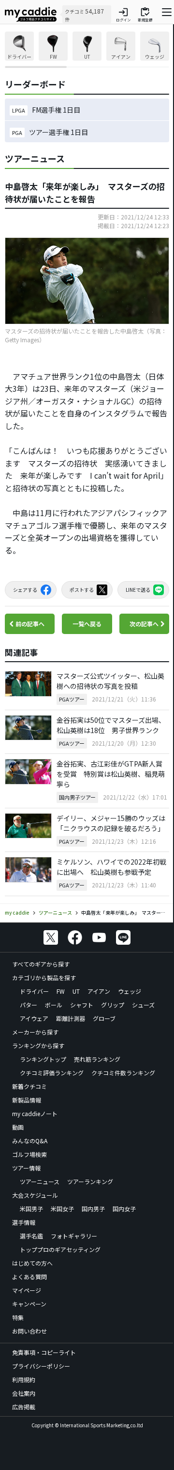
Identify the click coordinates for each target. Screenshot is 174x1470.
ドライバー (34, 991)
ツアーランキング (90, 1181)
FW (61, 991)
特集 (18, 1317)
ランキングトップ (43, 1059)
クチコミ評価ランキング (52, 1073)
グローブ (104, 1018)
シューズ (143, 1005)
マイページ (26, 1290)
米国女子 (62, 1208)
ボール (53, 1005)
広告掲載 (23, 1407)
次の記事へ (144, 623)
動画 (18, 1127)
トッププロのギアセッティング (60, 1249)
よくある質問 (29, 1276)
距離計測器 (70, 1018)
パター (28, 1005)
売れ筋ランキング (97, 1059)
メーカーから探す (35, 1032)
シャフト (81, 1005)
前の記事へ (29, 623)
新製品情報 (26, 1100)
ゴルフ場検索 (29, 1154)
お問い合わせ (29, 1331)
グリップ (112, 1005)
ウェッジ (129, 991)
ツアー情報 (26, 1168)
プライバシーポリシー (41, 1366)
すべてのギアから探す (41, 964)
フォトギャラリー (74, 1236)
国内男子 (93, 1208)
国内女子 (124, 1208)
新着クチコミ (29, 1086)
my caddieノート (35, 1113)
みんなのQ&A (29, 1140)
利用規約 (23, 1379)
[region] (87, 50)
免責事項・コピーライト (44, 1352)
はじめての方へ (32, 1263)
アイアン (98, 991)
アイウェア (34, 1018)
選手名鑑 (31, 1236)
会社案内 (23, 1393)
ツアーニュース (39, 1181)
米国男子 (31, 1208)
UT (76, 991)
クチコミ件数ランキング (123, 1073)
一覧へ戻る (87, 623)
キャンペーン (29, 1304)
